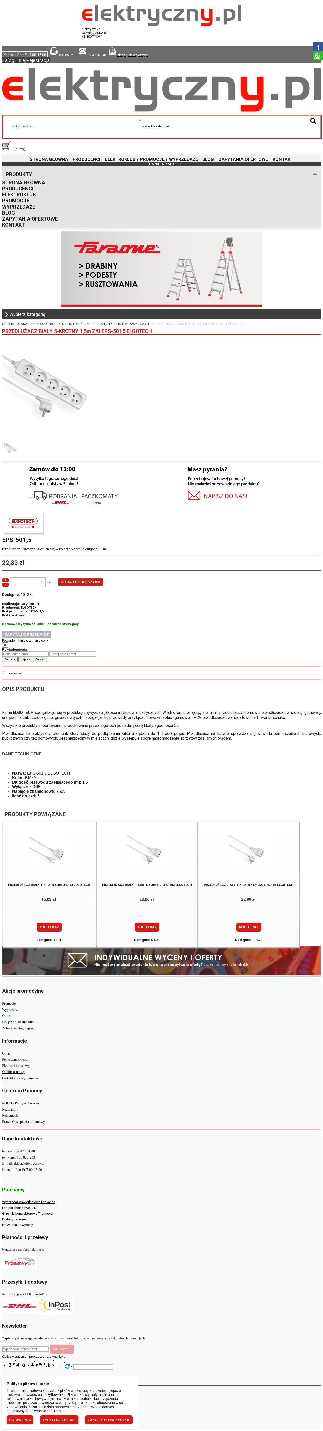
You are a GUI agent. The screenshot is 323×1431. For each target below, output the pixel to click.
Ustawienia (20, 1420)
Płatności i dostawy (16, 1066)
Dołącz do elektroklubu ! (20, 1022)
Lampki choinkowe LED (19, 1208)
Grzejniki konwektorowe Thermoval (27, 1213)
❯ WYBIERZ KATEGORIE (165, 164)
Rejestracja (38, 60)
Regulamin (9, 1109)
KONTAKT (283, 159)
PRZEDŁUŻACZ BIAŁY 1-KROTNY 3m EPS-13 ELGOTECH (49, 885)
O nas (6, 1053)
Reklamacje (10, 1115)
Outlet (6, 1016)
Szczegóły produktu (47, 324)
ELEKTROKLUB (120, 159)
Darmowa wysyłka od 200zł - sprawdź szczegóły (40, 624)
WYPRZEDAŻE (183, 159)
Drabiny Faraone (14, 1219)
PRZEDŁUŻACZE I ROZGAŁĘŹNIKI (90, 324)
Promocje (9, 1003)
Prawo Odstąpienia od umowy (23, 1122)
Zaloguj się (13, 60)
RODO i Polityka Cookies (20, 1103)
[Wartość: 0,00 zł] (8, 149)
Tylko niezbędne (59, 1420)
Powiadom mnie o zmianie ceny (25, 640)
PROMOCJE (152, 159)
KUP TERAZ (49, 927)
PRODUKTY (19, 174)
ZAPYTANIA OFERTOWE (243, 159)
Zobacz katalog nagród (18, 1028)
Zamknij (10, 659)
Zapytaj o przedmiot (27, 634)
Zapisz (25, 659)
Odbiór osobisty (13, 1072)
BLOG (208, 159)
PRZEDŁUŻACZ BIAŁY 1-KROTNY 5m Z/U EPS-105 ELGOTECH (248, 885)
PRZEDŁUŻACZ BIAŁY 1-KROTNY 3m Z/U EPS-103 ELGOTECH (147, 885)
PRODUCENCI (86, 159)
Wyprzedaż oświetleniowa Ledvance (28, 1202)
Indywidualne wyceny (17, 1225)
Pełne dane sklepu (15, 1059)
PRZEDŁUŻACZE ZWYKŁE (133, 324)
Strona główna (14, 324)
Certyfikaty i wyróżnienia (20, 1078)
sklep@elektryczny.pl (29, 1163)
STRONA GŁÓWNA (49, 159)
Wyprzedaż (10, 1010)
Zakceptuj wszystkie (109, 1420)
